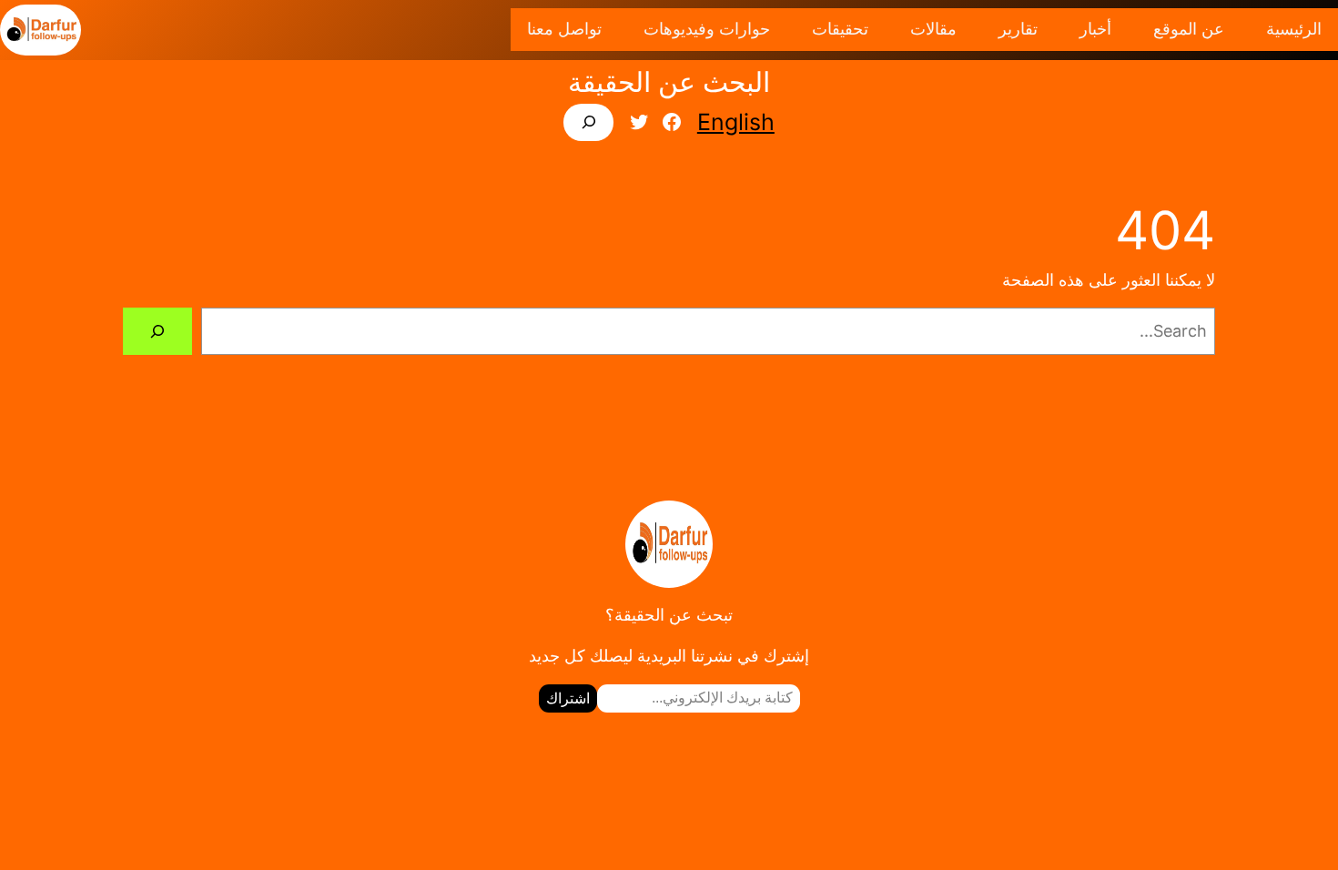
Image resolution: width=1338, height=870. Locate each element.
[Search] (157, 331)
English (736, 122)
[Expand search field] (588, 122)
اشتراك (568, 698)
